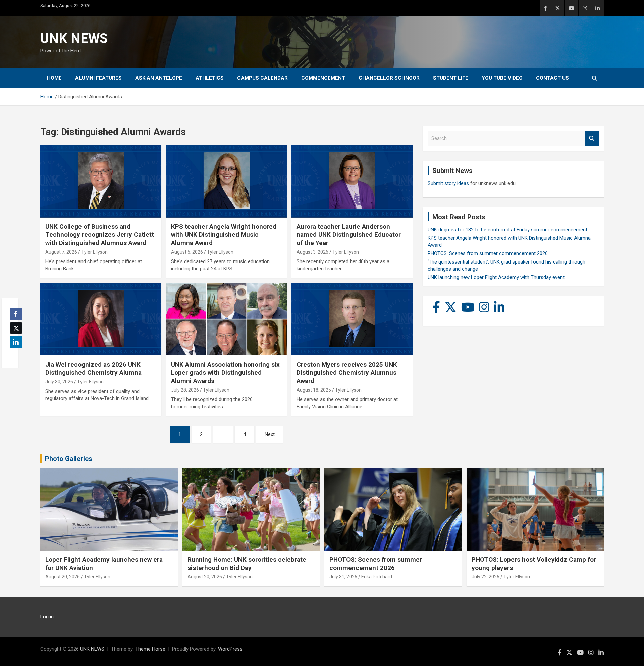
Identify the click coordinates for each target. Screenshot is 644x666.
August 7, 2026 (61, 252)
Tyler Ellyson (94, 252)
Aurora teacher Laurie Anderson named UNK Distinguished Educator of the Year (349, 235)
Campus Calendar (262, 78)
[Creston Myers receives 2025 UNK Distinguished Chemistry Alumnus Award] (352, 319)
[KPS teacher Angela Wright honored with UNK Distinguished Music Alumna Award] (226, 181)
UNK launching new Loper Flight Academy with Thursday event (496, 277)
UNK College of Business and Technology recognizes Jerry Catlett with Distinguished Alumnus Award (99, 235)
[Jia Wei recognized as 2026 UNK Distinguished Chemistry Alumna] (101, 319)
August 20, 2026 (62, 576)
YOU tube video (502, 78)
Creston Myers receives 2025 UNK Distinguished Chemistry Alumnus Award (347, 373)
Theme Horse (150, 649)
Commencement (323, 78)
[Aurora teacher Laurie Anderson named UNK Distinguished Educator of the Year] (352, 181)
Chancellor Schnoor (389, 78)
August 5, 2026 (187, 252)
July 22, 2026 (485, 576)
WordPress (230, 649)
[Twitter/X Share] (16, 328)
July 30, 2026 (59, 381)
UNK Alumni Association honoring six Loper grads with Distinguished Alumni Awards (225, 373)
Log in (47, 617)
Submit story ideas (448, 183)
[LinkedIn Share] (16, 342)
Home (54, 78)
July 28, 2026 (185, 390)
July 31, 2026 (343, 576)
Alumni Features (98, 78)
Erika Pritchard (376, 576)
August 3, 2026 (312, 252)
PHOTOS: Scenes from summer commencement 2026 (488, 253)
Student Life (450, 78)
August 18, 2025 (314, 390)
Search (592, 138)
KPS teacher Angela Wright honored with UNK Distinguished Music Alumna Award (223, 235)
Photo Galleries (68, 459)
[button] (14, 355)
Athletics (210, 78)
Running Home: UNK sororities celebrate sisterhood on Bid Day (246, 564)
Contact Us (552, 78)
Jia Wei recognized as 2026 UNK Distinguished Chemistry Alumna (93, 369)
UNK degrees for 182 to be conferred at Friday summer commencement (507, 230)
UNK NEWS (74, 38)
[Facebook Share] (16, 314)
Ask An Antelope (158, 78)
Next (270, 434)
